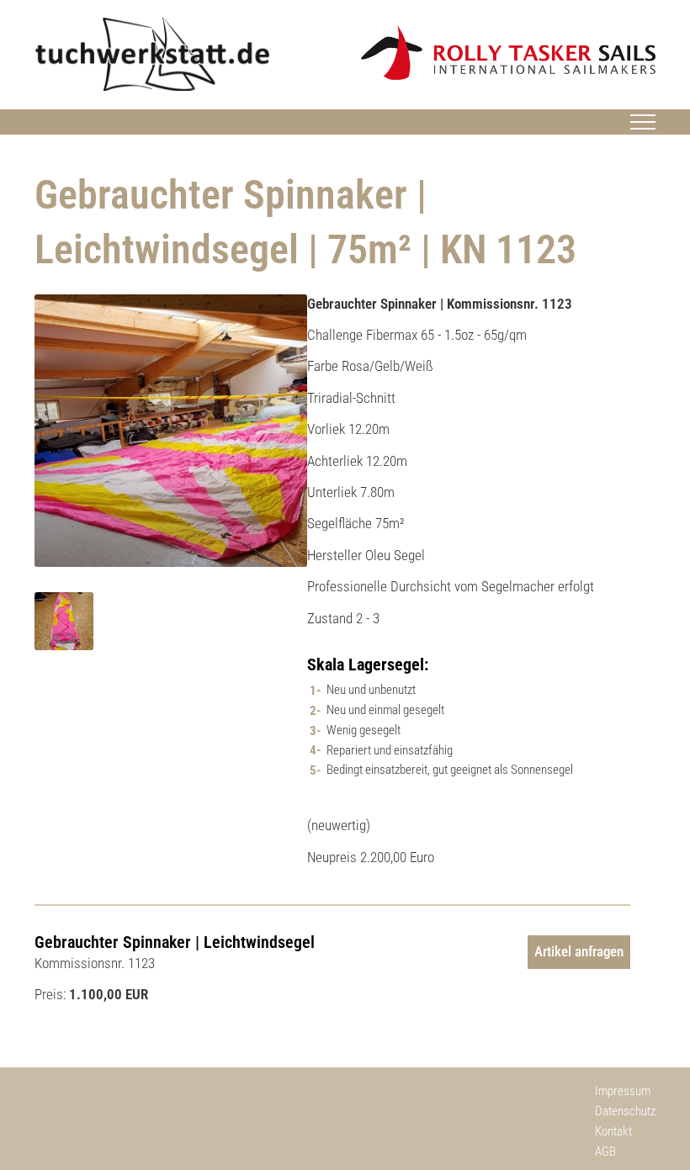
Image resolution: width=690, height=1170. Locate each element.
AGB (605, 1151)
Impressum (622, 1091)
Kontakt (613, 1131)
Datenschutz (625, 1111)
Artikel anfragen (579, 951)
